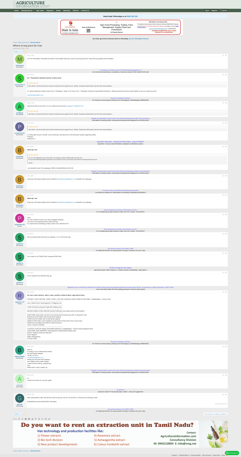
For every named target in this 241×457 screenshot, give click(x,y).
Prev (16, 52)
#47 (226, 195)
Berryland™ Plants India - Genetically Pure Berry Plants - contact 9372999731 (120, 142)
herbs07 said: (32, 155)
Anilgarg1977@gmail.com (74, 106)
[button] (33, 10)
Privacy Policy (216, 455)
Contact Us (85, 10)
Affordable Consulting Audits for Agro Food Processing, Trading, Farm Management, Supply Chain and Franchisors (120, 118)
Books (58, 10)
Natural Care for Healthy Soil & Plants (120, 98)
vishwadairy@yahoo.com (35, 357)
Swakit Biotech (120, 389)
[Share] (223, 55)
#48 (226, 214)
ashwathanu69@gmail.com (67, 179)
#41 (226, 55)
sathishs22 (17, 48)
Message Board (26, 10)
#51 (226, 272)
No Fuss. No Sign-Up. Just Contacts (120, 268)
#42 (226, 74)
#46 (226, 176)
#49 (226, 234)
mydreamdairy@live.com (35, 95)
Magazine (50, 10)
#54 (226, 375)
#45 (226, 146)
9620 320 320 (132, 16)
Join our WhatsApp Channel (138, 39)
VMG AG (75, 10)
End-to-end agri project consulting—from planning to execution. (120, 210)
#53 (226, 346)
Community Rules (196, 455)
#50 (226, 253)
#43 (226, 103)
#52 (226, 292)
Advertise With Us (184, 455)
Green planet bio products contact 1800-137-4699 (120, 248)
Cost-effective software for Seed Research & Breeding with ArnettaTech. (120, 190)
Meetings (66, 10)
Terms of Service (206, 455)
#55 (226, 394)
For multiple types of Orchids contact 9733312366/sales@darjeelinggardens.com (120, 70)
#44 (226, 123)
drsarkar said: (32, 83)
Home (16, 10)
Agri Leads (40, 10)
